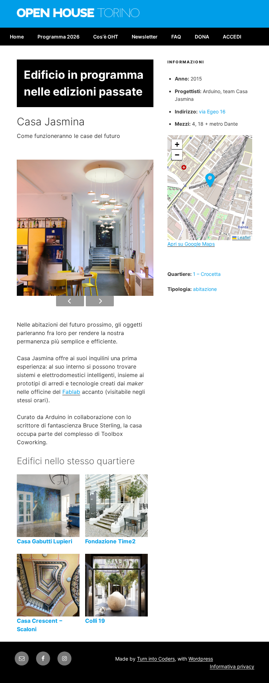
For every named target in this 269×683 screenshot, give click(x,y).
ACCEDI (232, 37)
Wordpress (200, 659)
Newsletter (145, 37)
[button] (210, 180)
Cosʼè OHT (105, 37)
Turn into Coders (156, 659)
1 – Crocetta (207, 274)
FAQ (176, 37)
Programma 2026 (58, 37)
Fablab (71, 391)
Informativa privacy (232, 666)
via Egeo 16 (212, 111)
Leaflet (243, 237)
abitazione (205, 289)
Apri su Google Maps (191, 244)
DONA (202, 37)
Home (17, 37)
